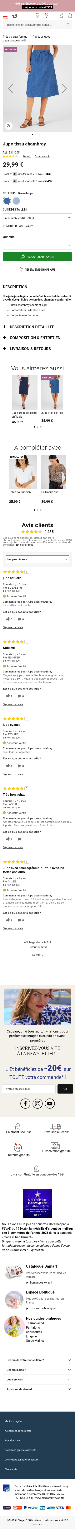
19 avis (27, 156)
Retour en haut (37, 946)
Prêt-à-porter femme (15, 36)
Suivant (38, 954)
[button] (10, 88)
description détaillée (32, 327)
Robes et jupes (41, 36)
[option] (7, 201)
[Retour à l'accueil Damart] (14, 15)
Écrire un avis (42, 156)
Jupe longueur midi (14, 40)
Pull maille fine (49, 492)
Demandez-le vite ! (41, 1282)
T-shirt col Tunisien (20, 492)
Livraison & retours (30, 348)
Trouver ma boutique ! (43, 1308)
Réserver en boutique (40, 269)
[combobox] (37, 24)
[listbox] (37, 201)
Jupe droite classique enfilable (24, 414)
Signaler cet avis (13, 627)
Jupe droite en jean (52, 413)
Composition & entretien (35, 337)
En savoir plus (24, 544)
